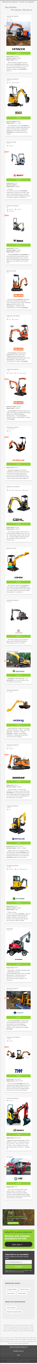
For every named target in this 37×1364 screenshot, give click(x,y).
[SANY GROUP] (18, 175)
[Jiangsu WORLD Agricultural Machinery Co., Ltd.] (18, 959)
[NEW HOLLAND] (18, 838)
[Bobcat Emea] (18, 240)
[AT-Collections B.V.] (18, 630)
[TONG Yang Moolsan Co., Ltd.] (18, 1070)
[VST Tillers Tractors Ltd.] (18, 1178)
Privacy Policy (18, 1270)
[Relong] (18, 720)
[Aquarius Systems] (18, 1012)
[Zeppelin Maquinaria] (18, 459)
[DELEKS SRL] (18, 295)
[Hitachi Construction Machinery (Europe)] (18, 48)
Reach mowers (24, 1289)
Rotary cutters (22, 1293)
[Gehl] (18, 519)
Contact (18, 53)
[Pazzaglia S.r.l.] (18, 1129)
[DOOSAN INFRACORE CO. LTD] (18, 777)
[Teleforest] (18, 670)
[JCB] (18, 112)
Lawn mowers (11, 1293)
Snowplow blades (12, 1289)
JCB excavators (11, 1307)
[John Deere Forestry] (18, 898)
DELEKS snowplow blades (14, 1312)
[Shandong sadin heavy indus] (18, 577)
